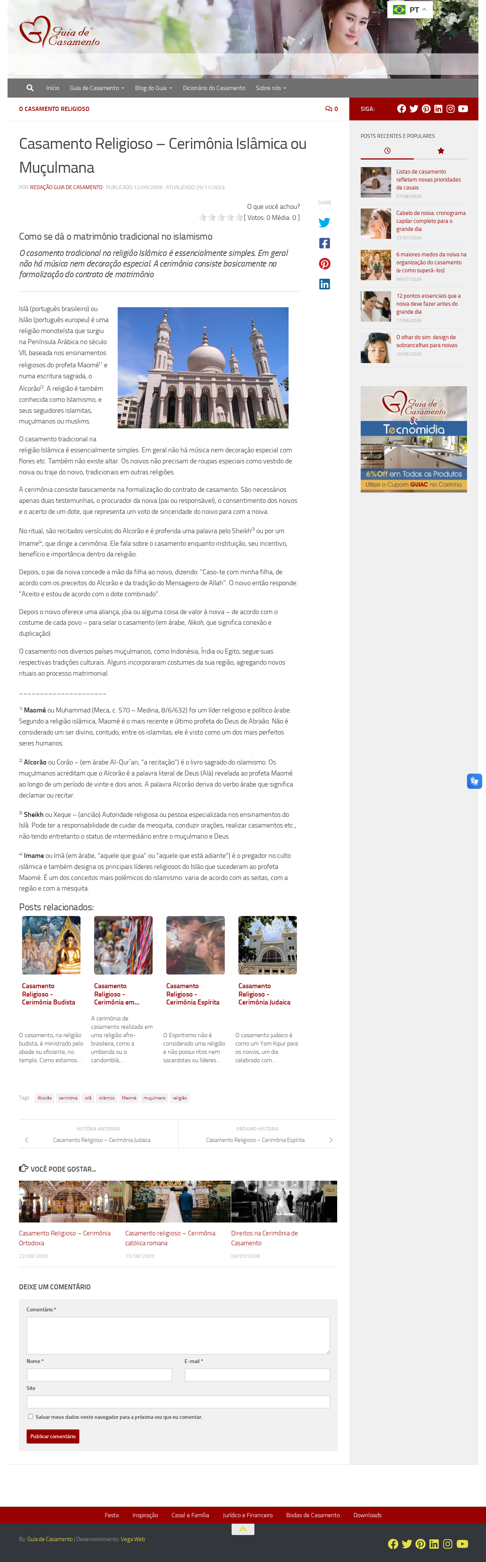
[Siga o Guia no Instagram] (450, 108)
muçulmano (155, 1098)
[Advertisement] (414, 628)
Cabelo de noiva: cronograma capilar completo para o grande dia (431, 221)
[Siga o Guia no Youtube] (462, 108)
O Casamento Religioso (54, 108)
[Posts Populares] (440, 151)
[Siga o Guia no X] (413, 108)
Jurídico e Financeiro (248, 1515)
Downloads (367, 1515)
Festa (112, 1515)
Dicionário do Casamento (214, 88)
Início (52, 88)
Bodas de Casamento (313, 1515)
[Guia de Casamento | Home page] (59, 32)
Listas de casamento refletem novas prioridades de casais (428, 179)
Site (31, 1388)
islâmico (107, 1098)
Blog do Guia (151, 88)
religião (180, 1098)
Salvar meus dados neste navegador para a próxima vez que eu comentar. (119, 1417)
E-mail (194, 1361)
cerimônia (68, 1098)
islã (88, 1098)
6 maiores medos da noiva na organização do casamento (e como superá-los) (431, 262)
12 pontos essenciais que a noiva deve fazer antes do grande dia (428, 303)
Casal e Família (190, 1515)
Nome (35, 1361)
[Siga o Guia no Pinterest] (426, 108)
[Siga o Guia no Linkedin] (438, 108)
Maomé (129, 1098)
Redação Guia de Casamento (66, 187)
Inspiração (145, 1515)
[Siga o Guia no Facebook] (401, 108)
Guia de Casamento (94, 88)
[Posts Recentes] (387, 151)
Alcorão (45, 1098)
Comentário (41, 1309)
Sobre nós (268, 88)
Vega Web (133, 1539)
